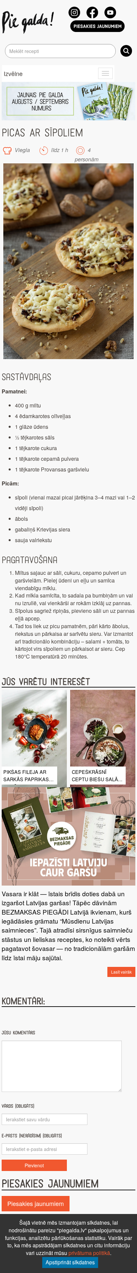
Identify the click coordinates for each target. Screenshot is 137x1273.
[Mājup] (29, 22)
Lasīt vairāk (121, 972)
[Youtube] (110, 12)
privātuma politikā (89, 1253)
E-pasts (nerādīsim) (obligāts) (32, 1135)
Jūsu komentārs (18, 1032)
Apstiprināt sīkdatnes (70, 1262)
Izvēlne (13, 73)
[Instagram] (74, 12)
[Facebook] (92, 12)
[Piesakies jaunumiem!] (97, 26)
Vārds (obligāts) (18, 1106)
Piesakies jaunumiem (35, 1203)
